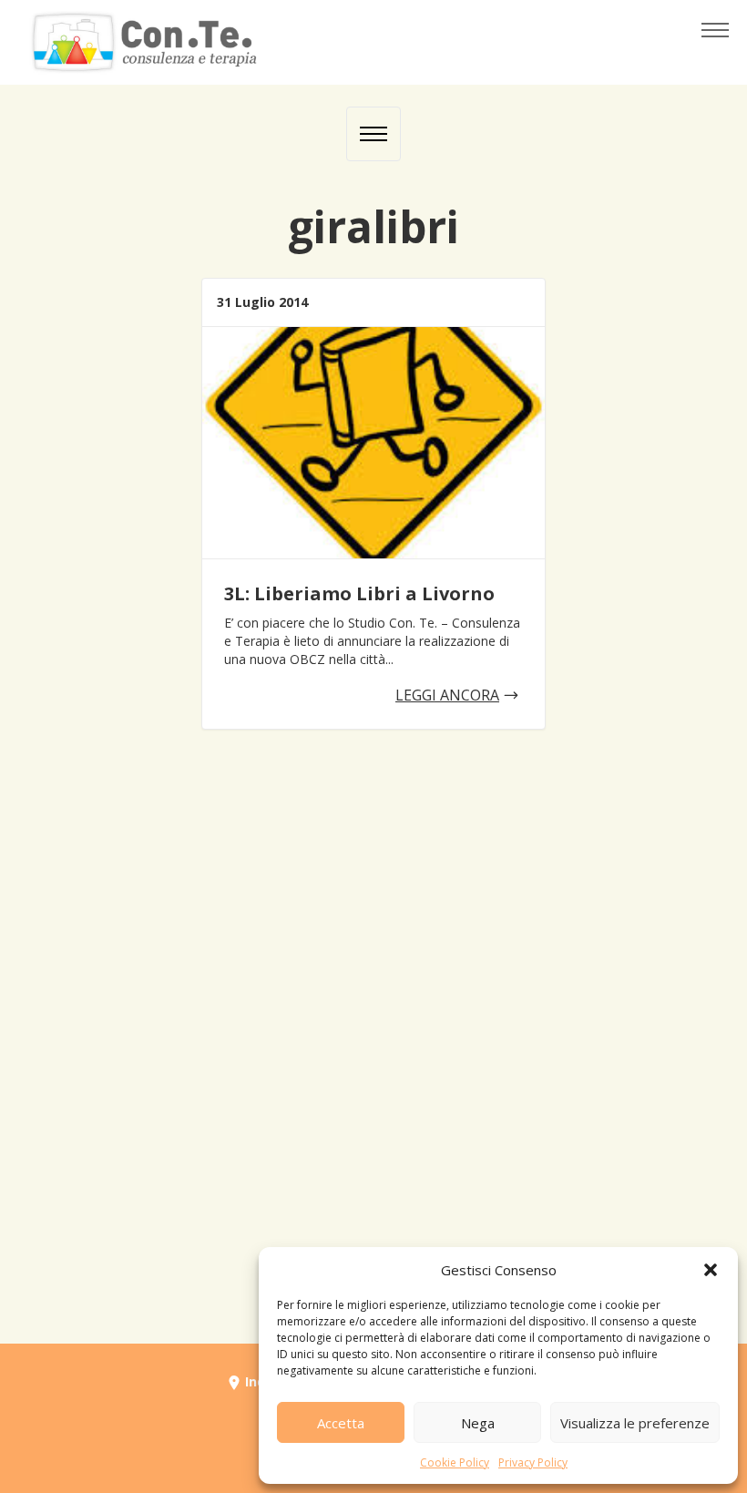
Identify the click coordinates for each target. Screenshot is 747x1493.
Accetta (340, 1423)
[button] (710, 1270)
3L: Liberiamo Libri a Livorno (359, 593)
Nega (478, 1423)
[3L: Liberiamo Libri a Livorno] (373, 442)
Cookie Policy (454, 1462)
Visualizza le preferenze (635, 1423)
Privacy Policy (533, 1462)
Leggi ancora (447, 695)
